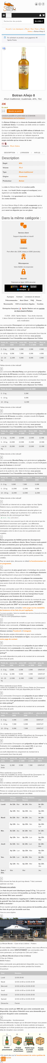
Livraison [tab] (24, 153)
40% (20, 163)
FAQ (32, 300)
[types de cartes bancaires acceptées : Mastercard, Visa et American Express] (24, 286)
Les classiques (18, 29)
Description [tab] (9, 153)
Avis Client (24, 300)
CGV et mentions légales (25, 304)
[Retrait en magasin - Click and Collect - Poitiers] (29, 289)
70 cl (21, 168)
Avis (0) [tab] (37, 153)
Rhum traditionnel (26, 172)
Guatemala (23, 176)
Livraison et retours (32, 297)
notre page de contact (8, 639)
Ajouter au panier (15, 111)
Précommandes (11, 300)
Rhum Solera (15, 146)
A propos (10, 297)
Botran (21, 181)
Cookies (40, 304)
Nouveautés (8, 304)
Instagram (27, 631)
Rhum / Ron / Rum (32, 29)
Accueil (8, 29)
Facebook (17, 631)
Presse (39, 300)
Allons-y (39, 21)
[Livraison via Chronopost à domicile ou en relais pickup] (21, 289)
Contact (19, 297)
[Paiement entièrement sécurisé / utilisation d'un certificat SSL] (14, 286)
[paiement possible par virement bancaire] (33, 286)
